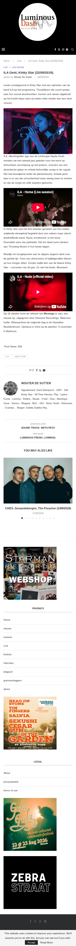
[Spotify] (67, 49)
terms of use (10, 790)
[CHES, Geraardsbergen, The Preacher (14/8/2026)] (38, 480)
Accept (31, 942)
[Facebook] (55, 49)
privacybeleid (11, 781)
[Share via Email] (44, 370)
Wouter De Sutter (23, 77)
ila (7, 356)
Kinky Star (20, 356)
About (7, 773)
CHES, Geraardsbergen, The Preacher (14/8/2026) (38, 508)
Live (19, 61)
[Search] (72, 49)
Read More (46, 942)
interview (8, 663)
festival (7, 654)
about (7, 689)
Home (7, 61)
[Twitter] (59, 49)
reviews (8, 637)
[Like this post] (32, 370)
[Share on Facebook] (36, 370)
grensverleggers (13, 680)
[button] (7, 488)
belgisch (8, 671)
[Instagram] (63, 49)
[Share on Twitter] (40, 370)
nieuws (7, 628)
